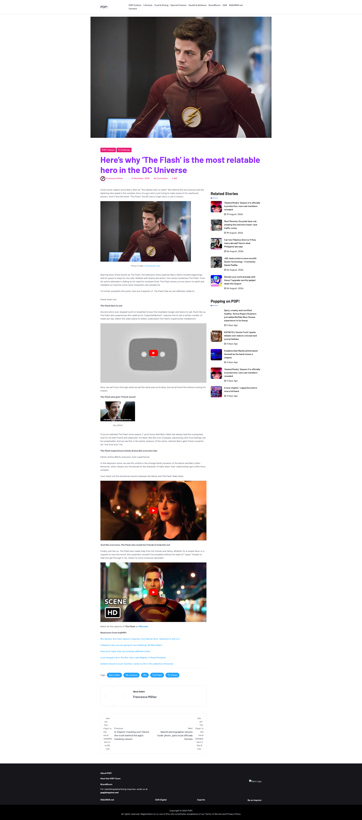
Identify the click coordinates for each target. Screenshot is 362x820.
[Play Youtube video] (153, 353)
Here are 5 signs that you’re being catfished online (125, 651)
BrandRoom (215, 5)
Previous (118, 728)
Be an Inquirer (255, 800)
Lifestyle (147, 5)
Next (190, 728)
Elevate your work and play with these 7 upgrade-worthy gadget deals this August (240, 280)
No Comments (161, 178)
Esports (201, 800)
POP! (104, 7)
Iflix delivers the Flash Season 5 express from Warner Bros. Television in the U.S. (140, 639)
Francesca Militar (114, 178)
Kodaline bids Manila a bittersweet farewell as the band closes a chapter (241, 354)
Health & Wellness (197, 5)
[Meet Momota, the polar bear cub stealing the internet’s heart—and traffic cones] (216, 225)
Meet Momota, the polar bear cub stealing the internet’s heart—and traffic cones (240, 224)
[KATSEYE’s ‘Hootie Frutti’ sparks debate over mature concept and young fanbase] (216, 336)
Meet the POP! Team (110, 778)
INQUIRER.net (236, 5)
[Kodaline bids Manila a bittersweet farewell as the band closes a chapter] (216, 354)
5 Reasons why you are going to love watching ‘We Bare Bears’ (131, 645)
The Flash (157, 675)
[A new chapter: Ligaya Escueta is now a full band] (216, 391)
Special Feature (178, 5)
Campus (133, 8)
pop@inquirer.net (109, 792)
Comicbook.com (152, 265)
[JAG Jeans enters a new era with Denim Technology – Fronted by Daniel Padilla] (216, 262)
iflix (145, 675)
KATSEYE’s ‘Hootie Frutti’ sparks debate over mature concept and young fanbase (240, 335)
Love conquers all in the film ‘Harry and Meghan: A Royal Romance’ (133, 657)
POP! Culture (135, 5)
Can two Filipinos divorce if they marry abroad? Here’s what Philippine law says (240, 243)
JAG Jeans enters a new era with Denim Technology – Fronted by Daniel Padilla (240, 261)
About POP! (106, 773)
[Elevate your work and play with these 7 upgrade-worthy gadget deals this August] (216, 280)
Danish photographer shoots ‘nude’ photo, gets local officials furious (175, 735)
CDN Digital (161, 800)
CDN (225, 5)
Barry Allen (114, 675)
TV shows (172, 675)
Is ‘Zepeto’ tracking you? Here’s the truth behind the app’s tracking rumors (131, 735)
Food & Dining (161, 5)
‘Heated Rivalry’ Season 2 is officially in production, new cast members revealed (242, 206)
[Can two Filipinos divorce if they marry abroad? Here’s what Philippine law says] (216, 243)
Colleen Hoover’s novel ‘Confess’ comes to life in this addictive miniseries (136, 664)
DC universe (131, 675)
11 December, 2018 (140, 178)
